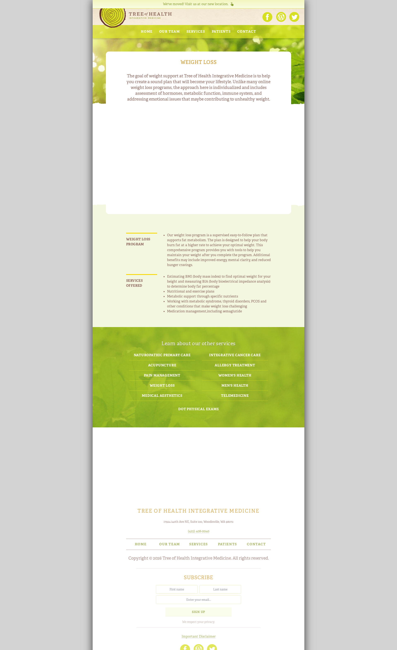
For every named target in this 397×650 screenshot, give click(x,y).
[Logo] (135, 18)
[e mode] (5, 643)
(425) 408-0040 (198, 531)
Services (196, 31)
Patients (221, 31)
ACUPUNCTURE (162, 365)
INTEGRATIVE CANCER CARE (235, 355)
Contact (246, 31)
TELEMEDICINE (235, 395)
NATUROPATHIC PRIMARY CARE (162, 355)
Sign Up (198, 612)
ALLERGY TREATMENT (235, 365)
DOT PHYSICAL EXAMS (198, 409)
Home (146, 31)
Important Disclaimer (199, 636)
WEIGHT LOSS (162, 385)
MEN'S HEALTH (234, 385)
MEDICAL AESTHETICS (162, 395)
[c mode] (391, 643)
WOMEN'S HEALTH (234, 375)
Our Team (169, 31)
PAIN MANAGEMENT (162, 375)
